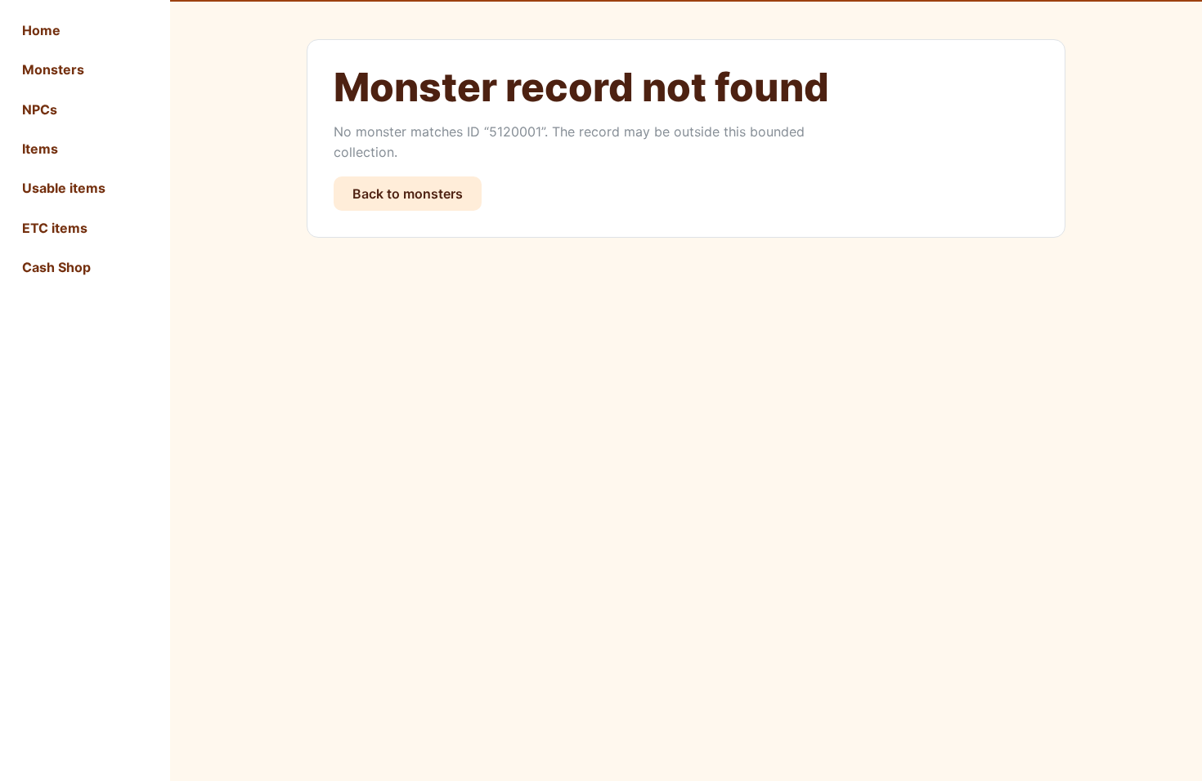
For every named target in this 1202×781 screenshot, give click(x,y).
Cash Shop (56, 267)
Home (41, 30)
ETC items (54, 228)
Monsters (53, 69)
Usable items (63, 188)
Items (40, 149)
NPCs (39, 109)
